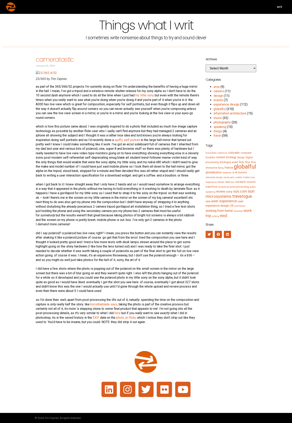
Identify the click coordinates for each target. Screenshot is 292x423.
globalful (220, 109)
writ (279, 7)
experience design (226, 104)
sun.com (240, 191)
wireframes (239, 206)
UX (231, 205)
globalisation (214, 172)
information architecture (230, 113)
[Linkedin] (109, 389)
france (228, 167)
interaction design (214, 177)
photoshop (223, 186)
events (218, 100)
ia (233, 172)
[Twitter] (146, 389)
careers (219, 91)
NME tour (230, 182)
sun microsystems (230, 194)
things (218, 131)
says (113, 304)
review (220, 191)
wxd (223, 215)
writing (215, 216)
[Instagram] (127, 389)
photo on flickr (126, 317)
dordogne (225, 162)
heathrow (227, 172)
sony (229, 191)
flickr (241, 162)
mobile (238, 177)
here (117, 313)
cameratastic (55, 59)
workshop (238, 211)
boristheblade (100, 304)
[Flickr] (164, 389)
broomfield (211, 153)
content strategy (226, 157)
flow (247, 162)
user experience (224, 201)
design (218, 96)
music (218, 118)
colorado (234, 152)
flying (221, 167)
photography (222, 122)
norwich (240, 182)
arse (217, 87)
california (222, 153)
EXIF (96, 317)
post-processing (239, 186)
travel (217, 135)
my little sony (144, 95)
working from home (219, 211)
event (235, 162)
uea (208, 201)
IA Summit (241, 172)
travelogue (242, 196)
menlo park (228, 177)
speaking (220, 127)
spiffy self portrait (127, 140)
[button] (209, 234)
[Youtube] (182, 389)
